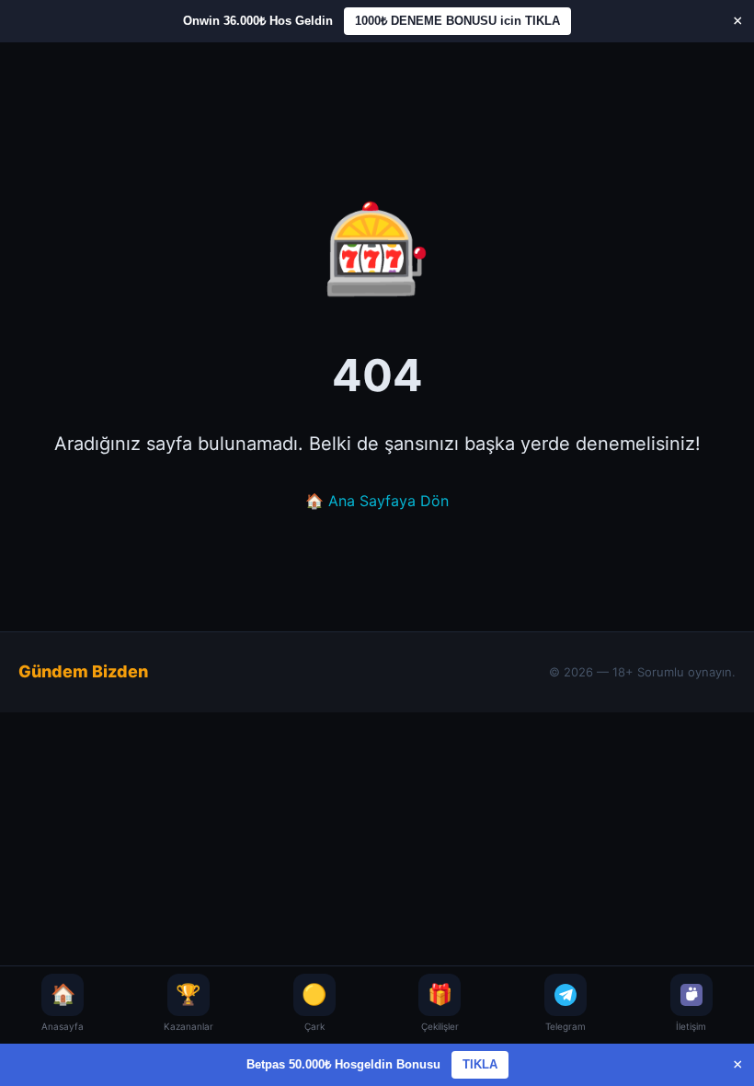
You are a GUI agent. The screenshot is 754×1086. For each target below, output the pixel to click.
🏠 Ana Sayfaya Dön (377, 500)
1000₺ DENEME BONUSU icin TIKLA (457, 21)
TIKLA (480, 1064)
